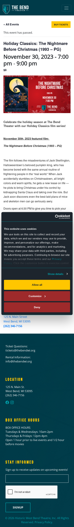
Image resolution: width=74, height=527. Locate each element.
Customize (35, 295)
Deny (37, 307)
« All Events (11, 24)
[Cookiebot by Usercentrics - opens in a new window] (55, 217)
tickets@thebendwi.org (20, 350)
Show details (55, 273)
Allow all (37, 284)
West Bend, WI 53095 (19, 391)
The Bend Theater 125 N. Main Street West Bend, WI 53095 (16, 316)
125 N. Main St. (15, 387)
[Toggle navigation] (66, 8)
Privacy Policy (43, 522)
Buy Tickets (61, 24)
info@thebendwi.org (19, 361)
